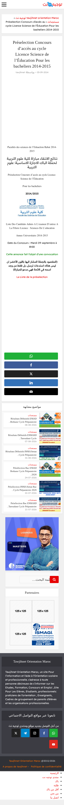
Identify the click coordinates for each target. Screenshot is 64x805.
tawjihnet (20, 72)
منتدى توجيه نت (50, 777)
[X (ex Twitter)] (16, 733)
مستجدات (32, 415)
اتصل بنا (54, 797)
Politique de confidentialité (46, 766)
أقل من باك (52, 789)
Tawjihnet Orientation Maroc (25, 760)
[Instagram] (34, 733)
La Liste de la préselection (32, 277)
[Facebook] (44, 733)
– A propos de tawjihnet (16, 766)
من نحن (54, 793)
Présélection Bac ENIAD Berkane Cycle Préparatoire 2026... (23, 471)
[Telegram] (25, 733)
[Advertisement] (32, 110)
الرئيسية (54, 773)
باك (57, 781)
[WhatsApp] (53, 733)
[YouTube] (53, 744)
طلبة (56, 785)
